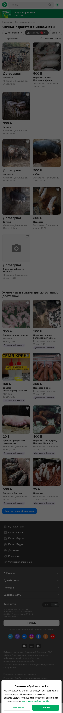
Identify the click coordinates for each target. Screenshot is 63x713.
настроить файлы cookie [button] (35, 701)
